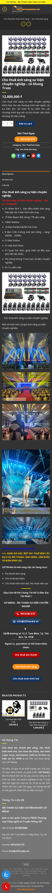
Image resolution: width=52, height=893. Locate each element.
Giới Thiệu (17, 869)
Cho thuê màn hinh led (17, 583)
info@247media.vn (19, 851)
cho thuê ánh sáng (28, 149)
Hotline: (13, 844)
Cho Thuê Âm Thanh (39, 869)
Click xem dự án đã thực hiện (18, 548)
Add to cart (25, 123)
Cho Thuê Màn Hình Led (35, 871)
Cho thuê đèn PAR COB (13, 720)
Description (7, 174)
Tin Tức (43, 873)
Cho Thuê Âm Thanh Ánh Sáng (16, 19)
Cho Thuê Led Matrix (30, 873)
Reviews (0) (7, 179)
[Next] (50, 717)
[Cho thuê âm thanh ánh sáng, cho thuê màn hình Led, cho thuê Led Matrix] (26, 9)
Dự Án (26, 869)
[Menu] (4, 9)
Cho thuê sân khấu (15, 578)
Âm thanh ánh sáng (15, 573)
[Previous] (2, 717)
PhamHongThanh (26, 889)
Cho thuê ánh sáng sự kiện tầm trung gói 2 (38, 723)
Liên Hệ (5, 185)
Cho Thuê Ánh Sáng (40, 19)
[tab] (26, 174)
